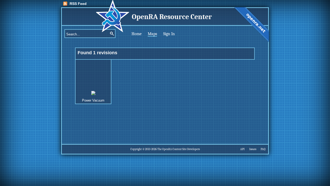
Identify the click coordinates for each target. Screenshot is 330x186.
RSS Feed (78, 4)
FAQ (263, 149)
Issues (252, 149)
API (242, 149)
